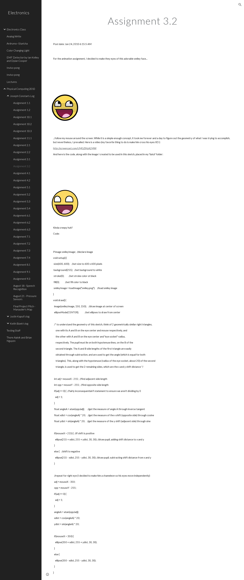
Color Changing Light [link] (18, 50)
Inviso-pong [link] (13, 67)
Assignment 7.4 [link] (21, 257)
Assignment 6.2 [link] (21, 222)
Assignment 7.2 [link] (21, 243)
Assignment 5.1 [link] (21, 187)
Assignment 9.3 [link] (21, 278)
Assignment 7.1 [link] (21, 236)
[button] (240, 5)
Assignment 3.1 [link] (21, 159)
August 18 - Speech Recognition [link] (24, 287)
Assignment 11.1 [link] (22, 138)
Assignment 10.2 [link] (22, 123)
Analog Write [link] (14, 36)
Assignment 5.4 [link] (21, 208)
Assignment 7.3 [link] (21, 250)
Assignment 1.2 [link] (21, 109)
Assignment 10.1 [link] (22, 117)
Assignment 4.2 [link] (21, 180)
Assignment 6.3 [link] (21, 229)
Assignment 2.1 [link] (21, 145)
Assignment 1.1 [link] (21, 102)
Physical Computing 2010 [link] (21, 88)
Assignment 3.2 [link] (21, 166)
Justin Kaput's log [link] (19, 316)
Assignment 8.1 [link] (21, 264)
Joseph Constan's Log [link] (22, 95)
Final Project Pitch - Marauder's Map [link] (24, 308)
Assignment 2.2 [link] (21, 152)
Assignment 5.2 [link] (21, 194)
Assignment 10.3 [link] (22, 130)
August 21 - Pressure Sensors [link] (25, 297)
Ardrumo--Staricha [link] (17, 43)
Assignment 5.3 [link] (21, 201)
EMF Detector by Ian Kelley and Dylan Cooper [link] (23, 59)
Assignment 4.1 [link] (21, 173)
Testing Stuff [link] (13, 330)
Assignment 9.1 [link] (21, 271)
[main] (143, 21)
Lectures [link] (12, 81)
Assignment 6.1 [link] (21, 215)
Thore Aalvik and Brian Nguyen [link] (19, 339)
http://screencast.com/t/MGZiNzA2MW (74, 148)
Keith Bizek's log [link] (19, 323)
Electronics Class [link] (16, 29)
